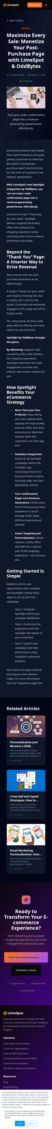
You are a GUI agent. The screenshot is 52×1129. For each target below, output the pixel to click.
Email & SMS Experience (15, 1053)
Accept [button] (19, 1123)
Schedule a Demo (26, 970)
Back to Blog (16, 20)
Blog (5, 1082)
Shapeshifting (10, 1087)
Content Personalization (16, 1063)
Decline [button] (32, 1123)
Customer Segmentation (16, 1048)
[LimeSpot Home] (13, 1013)
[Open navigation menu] (46, 5)
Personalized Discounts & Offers (20, 1058)
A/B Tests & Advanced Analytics (19, 1068)
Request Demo (34, 5)
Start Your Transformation (24, 957)
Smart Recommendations (16, 1043)
